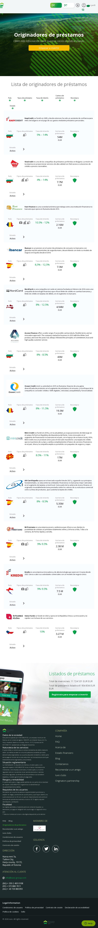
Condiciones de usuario (13, 837)
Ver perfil (84, 5)
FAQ (57, 741)
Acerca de (60, 747)
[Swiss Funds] (14, 617)
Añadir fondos (56, 5)
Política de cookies (11, 911)
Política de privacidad (12, 841)
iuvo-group (2, 5)
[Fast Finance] (14, 208)
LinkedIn (55, 848)
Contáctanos (61, 764)
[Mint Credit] (14, 439)
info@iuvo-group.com (15, 877)
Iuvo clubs (60, 775)
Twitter (46, 848)
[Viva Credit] (14, 164)
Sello (23, 911)
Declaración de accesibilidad (77, 907)
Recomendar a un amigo (68, 769)
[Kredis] (14, 573)
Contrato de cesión (11, 845)
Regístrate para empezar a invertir (70, 694)
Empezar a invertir (49, 47)
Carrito (78, 5)
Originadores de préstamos (14, 825)
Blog (57, 758)
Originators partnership (67, 780)
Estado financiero (64, 752)
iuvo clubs (7, 833)
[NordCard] (14, 291)
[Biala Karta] (14, 336)
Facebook (36, 848)
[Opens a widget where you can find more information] (88, 923)
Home (58, 736)
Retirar (68, 5)
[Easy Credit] (14, 119)
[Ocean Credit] (14, 388)
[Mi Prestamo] (14, 529)
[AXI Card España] (14, 485)
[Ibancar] (14, 250)
